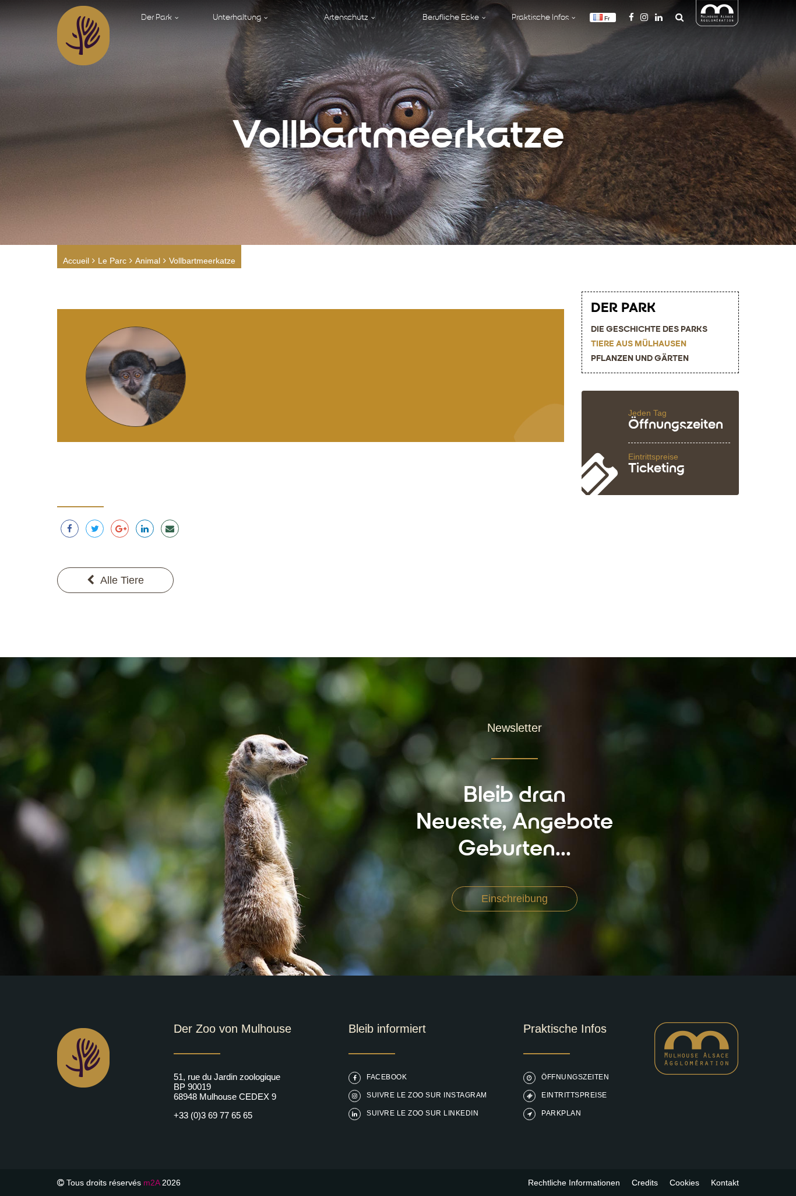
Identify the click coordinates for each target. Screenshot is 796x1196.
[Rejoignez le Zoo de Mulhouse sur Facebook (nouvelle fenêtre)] (631, 17)
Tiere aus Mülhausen (638, 344)
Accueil (76, 260)
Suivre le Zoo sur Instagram (427, 1095)
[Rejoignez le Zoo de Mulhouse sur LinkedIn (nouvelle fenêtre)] (659, 17)
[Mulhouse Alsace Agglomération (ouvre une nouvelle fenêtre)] (717, 23)
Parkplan (561, 1113)
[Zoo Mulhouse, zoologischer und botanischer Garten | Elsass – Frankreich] (83, 1117)
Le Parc (112, 260)
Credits (645, 1182)
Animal (147, 260)
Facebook (387, 1077)
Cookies (684, 1182)
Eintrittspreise (574, 1095)
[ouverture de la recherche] (676, 17)
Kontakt (725, 1182)
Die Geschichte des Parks (649, 329)
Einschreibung (514, 898)
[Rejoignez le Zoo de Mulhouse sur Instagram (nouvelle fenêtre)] (644, 17)
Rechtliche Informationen (574, 1182)
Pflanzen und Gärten (640, 359)
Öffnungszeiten (575, 1077)
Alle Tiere (122, 580)
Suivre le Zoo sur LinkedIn (422, 1113)
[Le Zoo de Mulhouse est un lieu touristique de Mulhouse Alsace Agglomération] (696, 1071)
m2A (151, 1182)
